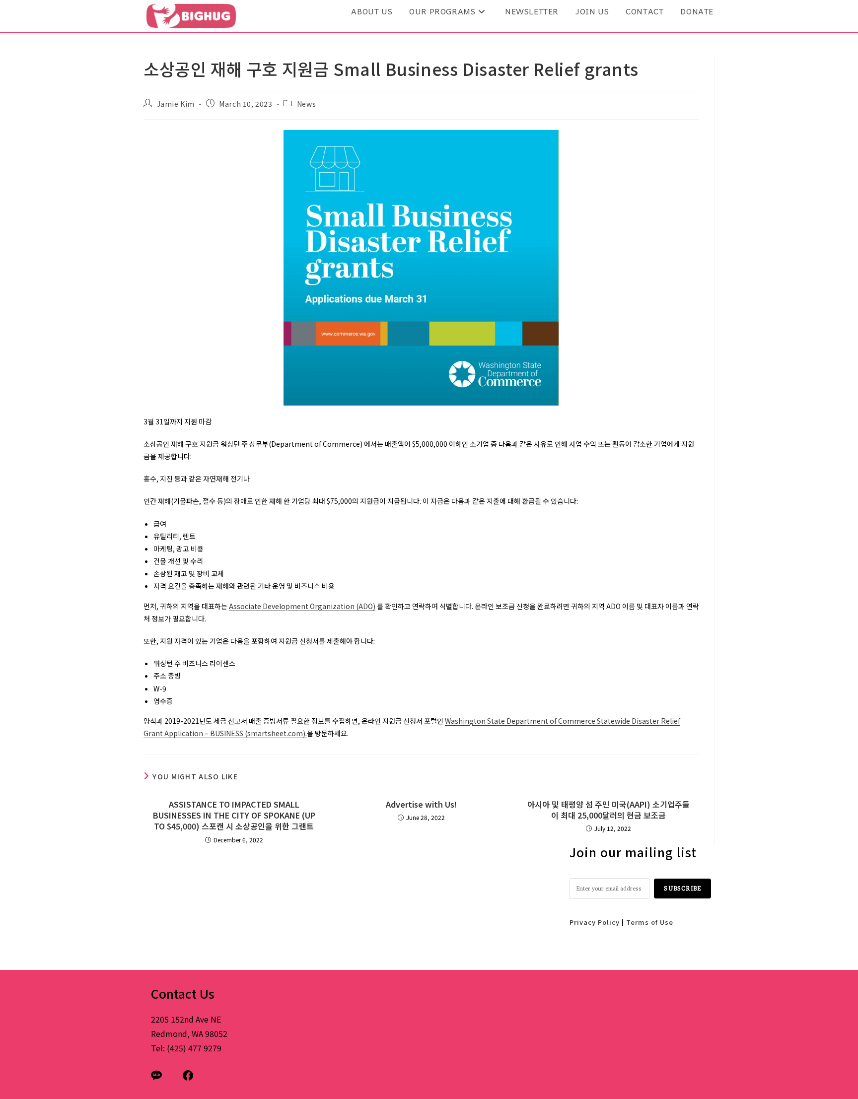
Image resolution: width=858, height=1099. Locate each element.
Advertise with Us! (421, 804)
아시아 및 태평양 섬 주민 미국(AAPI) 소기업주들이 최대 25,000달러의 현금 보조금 (608, 810)
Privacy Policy (595, 922)
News (306, 104)
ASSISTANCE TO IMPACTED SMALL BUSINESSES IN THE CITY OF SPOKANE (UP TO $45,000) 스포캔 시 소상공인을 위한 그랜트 (234, 815)
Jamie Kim (176, 104)
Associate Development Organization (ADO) (302, 606)
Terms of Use (649, 922)
